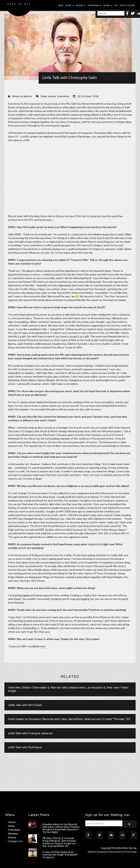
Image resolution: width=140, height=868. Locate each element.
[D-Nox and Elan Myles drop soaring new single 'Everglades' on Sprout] (32, 852)
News (60, 6)
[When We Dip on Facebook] (127, 13)
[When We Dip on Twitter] (133, 13)
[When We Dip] (18, 9)
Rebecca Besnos (22, 96)
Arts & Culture (127, 6)
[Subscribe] (129, 824)
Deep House (48, 96)
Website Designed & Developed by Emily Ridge (112, 852)
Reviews (13, 833)
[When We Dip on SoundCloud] (111, 835)
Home (11, 822)
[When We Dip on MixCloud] (122, 835)
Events (80, 6)
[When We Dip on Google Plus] (134, 835)
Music (69, 6)
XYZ (116, 6)
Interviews (93, 6)
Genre (106, 6)
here (43, 646)
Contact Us (15, 841)
